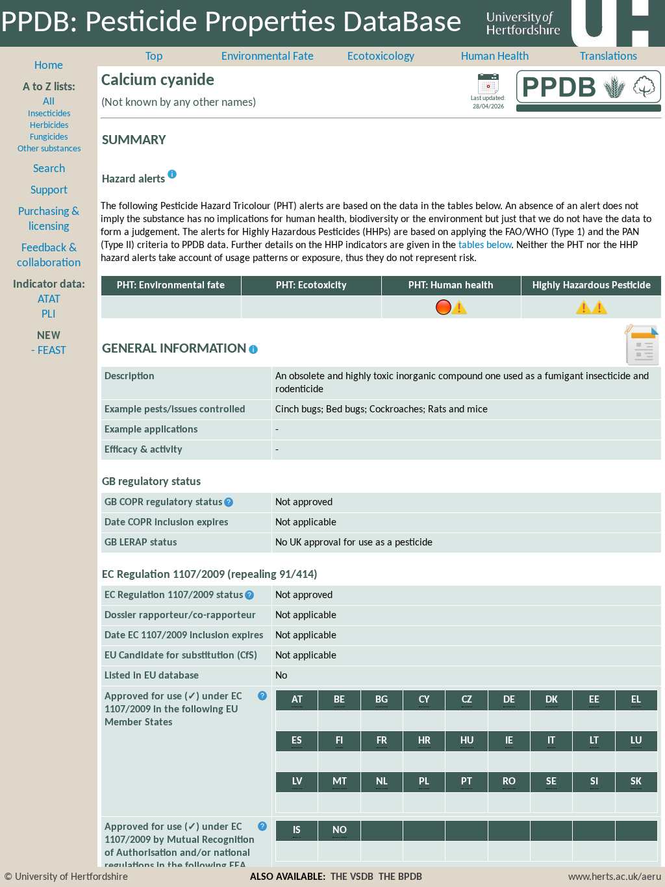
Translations (608, 57)
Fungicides (49, 137)
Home (48, 66)
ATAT (49, 300)
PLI (49, 314)
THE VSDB (352, 877)
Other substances (49, 149)
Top (153, 57)
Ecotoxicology (380, 57)
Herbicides (49, 126)
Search (49, 169)
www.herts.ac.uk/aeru (614, 877)
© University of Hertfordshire (66, 877)
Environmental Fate (267, 57)
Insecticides (49, 114)
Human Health (495, 57)
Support (49, 190)
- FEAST (48, 351)
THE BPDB (400, 877)
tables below (484, 245)
